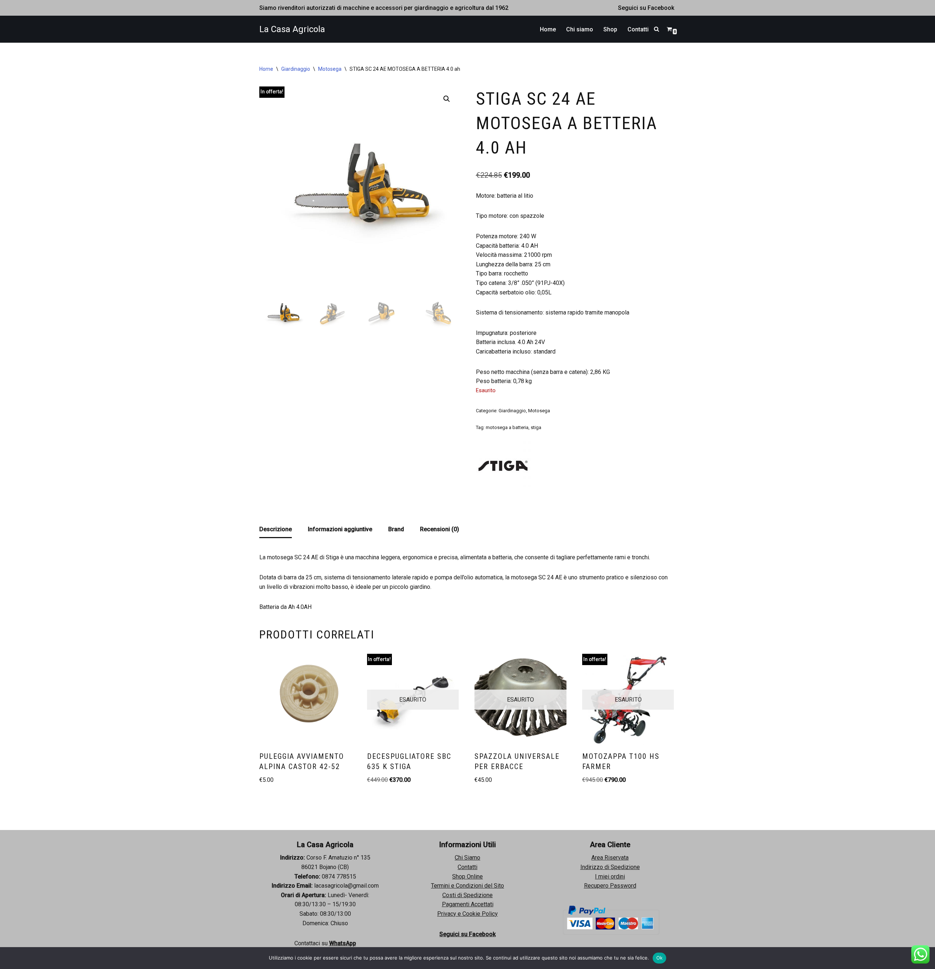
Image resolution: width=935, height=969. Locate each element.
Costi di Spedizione (467, 895)
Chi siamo (579, 29)
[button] (446, 98)
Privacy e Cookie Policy (467, 913)
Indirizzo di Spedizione (610, 867)
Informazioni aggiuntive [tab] (340, 529)
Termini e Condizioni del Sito (467, 885)
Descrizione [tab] (275, 529)
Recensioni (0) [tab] (439, 529)
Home (548, 29)
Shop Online (467, 876)
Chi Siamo (467, 857)
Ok (659, 958)
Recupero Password (610, 885)
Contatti (638, 29)
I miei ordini (610, 876)
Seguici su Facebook (646, 7)
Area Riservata (610, 857)
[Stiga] (503, 466)
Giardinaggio (295, 69)
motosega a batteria (507, 427)
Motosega (329, 69)
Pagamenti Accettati (467, 904)
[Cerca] (656, 29)
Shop (610, 29)
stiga (536, 427)
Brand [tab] (396, 529)
